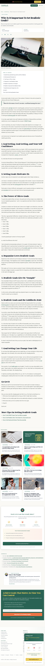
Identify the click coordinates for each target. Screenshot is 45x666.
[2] (27, 154)
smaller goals (27, 248)
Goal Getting (6, 11)
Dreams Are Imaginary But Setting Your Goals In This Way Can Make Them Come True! (32, 495)
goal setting (27, 128)
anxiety (16, 155)
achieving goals (11, 115)
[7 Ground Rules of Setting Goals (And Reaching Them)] (11, 437)
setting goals (18, 184)
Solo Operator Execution (5, 650)
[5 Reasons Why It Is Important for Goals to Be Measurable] (11, 460)
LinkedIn (20, 654)
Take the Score (34, 5)
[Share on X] (8, 34)
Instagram (7, 654)
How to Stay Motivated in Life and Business (24, 566)
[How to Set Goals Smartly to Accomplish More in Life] (11, 484)
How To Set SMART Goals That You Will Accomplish (15, 415)
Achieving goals (5, 304)
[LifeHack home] (4, 5)
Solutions (3, 640)
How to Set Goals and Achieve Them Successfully (14, 420)
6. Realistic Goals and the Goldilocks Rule (11, 85)
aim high (10, 108)
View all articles (12, 583)
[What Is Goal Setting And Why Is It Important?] (33, 437)
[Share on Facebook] (2, 34)
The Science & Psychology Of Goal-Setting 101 (19, 561)
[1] (20, 152)
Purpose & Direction (4, 645)
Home (2, 11)
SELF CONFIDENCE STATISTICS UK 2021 (14, 555)
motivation (5, 190)
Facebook (2, 654)
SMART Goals (28, 121)
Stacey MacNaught (5, 30)
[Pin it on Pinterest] (5, 34)
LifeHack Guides (4, 632)
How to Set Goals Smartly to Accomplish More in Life (9, 494)
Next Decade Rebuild (4, 648)
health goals (14, 366)
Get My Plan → (37, 1)
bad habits (28, 260)
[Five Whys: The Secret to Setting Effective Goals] (33, 460)
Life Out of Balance (4, 646)
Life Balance (3, 636)
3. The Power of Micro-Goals (9, 79)
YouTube (17, 654)
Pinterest (11, 654)
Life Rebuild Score (4, 633)
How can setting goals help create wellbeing (15, 563)
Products (25, 630)
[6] (7, 315)
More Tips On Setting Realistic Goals (11, 92)
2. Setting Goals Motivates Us (9, 77)
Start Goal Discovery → (34, 659)
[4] (34, 184)
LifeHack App (25, 632)
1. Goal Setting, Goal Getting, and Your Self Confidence (14, 74)
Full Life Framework (4, 635)
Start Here (3, 630)
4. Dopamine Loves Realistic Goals (10, 81)
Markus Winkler (8, 67)
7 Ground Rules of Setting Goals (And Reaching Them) (10, 447)
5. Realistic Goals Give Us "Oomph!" (10, 83)
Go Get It (5, 90)
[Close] (43, 2)
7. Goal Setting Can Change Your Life (10, 88)
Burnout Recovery (4, 642)
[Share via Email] (11, 34)
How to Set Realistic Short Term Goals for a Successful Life (17, 417)
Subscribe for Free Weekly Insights (22, 614)
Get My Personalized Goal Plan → (22, 543)
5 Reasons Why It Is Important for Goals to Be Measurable (11, 471)
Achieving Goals (4, 638)
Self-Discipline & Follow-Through (6, 643)
